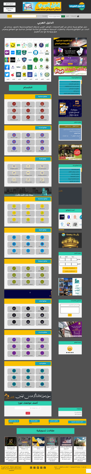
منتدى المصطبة (75, 176)
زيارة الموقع (77, 133)
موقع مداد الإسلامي (74, 88)
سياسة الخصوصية (75, 467)
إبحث (9, 16)
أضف (28, 413)
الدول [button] (67, 16)
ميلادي (78, 259)
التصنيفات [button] (73, 16)
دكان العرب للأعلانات (74, 84)
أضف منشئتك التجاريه (77, 422)
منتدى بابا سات (75, 174)
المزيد (47, 79)
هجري (78, 264)
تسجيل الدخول (9, 4)
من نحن (84, 467)
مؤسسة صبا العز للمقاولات (72, 86)
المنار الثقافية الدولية (73, 179)
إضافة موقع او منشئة (9, 9)
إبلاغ (70, 315)
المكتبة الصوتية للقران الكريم (71, 93)
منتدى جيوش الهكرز (74, 172)
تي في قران (76, 91)
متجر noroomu (75, 81)
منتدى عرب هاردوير (74, 181)
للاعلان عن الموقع (64, 467)
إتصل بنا (45, 16)
